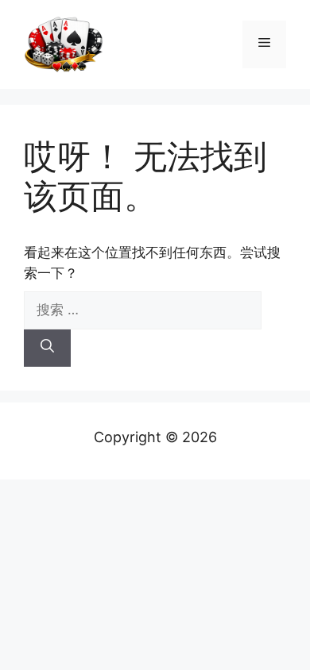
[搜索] (47, 348)
